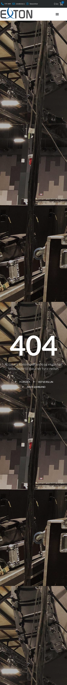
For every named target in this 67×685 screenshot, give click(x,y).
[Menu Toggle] (57, 14)
